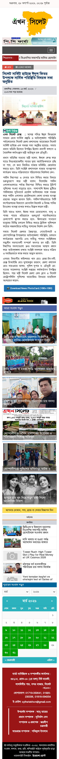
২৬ (29, 645)
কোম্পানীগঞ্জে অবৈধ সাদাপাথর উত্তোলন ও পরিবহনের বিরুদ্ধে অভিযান (28, 435)
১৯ (29, 637)
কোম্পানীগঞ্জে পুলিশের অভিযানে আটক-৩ (27, 469)
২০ (37, 637)
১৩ (37, 630)
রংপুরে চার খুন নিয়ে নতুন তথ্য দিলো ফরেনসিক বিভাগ (25, 499)
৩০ (6, 652)
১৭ (14, 637)
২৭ (37, 645)
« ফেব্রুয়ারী (10, 660)
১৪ (45, 630)
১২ (29, 630)
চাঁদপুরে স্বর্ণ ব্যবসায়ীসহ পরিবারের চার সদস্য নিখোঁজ (29, 402)
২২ (52, 637)
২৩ (6, 645)
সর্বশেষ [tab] (29, 517)
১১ (22, 630)
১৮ (21, 637)
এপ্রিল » (50, 660)
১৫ (52, 630)
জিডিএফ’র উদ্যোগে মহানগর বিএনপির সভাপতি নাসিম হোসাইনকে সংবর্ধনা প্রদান (27, 338)
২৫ (21, 645)
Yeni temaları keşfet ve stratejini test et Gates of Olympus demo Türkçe (37, 579)
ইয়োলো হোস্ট (39, 755)
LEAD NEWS (24, 67)
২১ (45, 637)
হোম (9, 67)
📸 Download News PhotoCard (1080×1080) (29, 288)
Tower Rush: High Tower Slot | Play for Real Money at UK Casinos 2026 (38, 554)
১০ (14, 630)
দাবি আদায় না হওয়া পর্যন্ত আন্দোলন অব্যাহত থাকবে (29, 370)
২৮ (45, 645)
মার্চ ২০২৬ (29, 601)
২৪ (14, 645)
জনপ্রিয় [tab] (29, 522)
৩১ (14, 652)
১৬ (6, 637)
